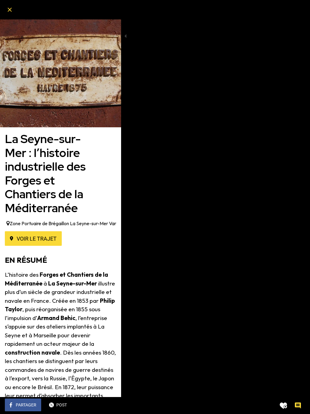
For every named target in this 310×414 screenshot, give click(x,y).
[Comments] (298, 405)
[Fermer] (9, 9)
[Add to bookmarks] (283, 405)
